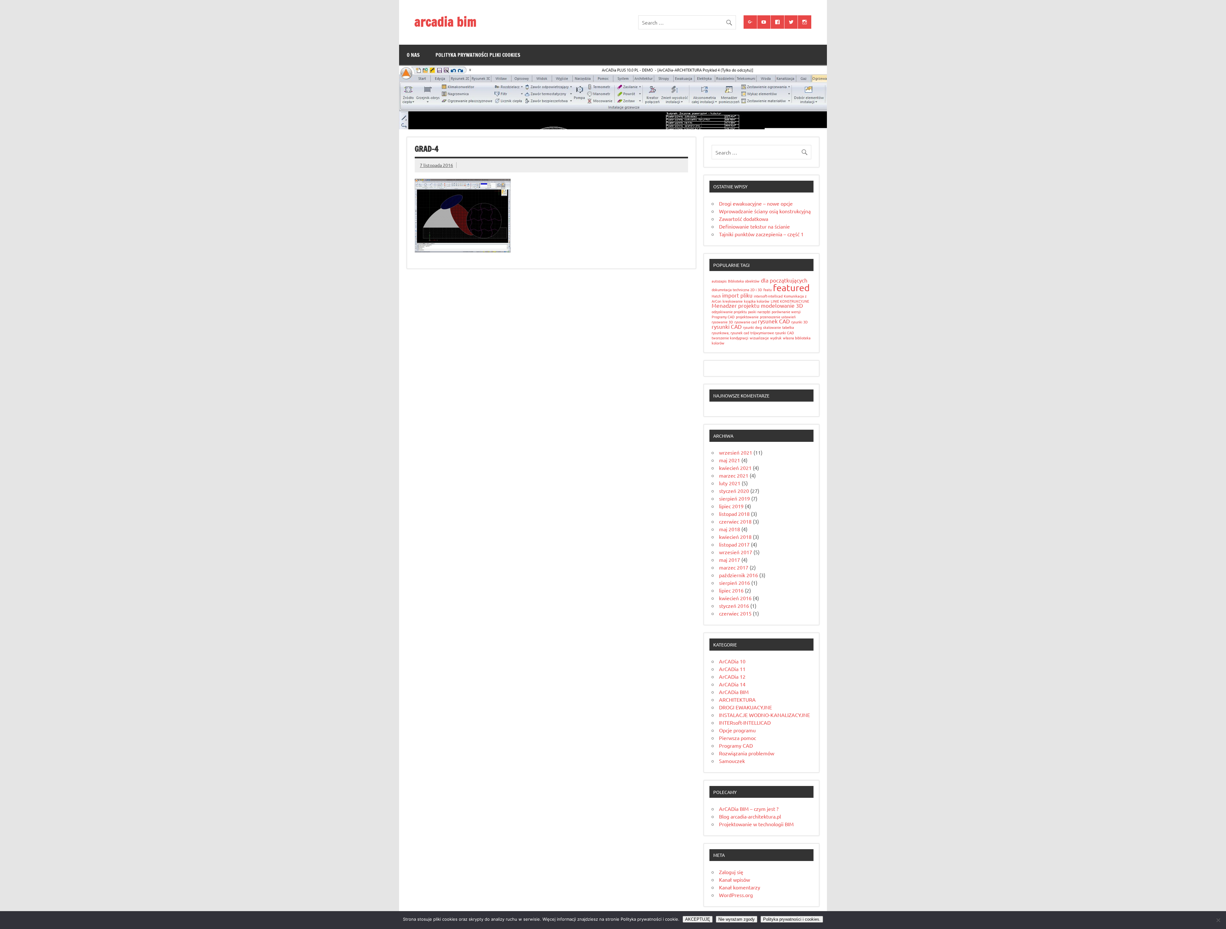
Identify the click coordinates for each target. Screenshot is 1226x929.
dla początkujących (784, 280)
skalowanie (772, 327)
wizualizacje (759, 337)
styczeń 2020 (734, 490)
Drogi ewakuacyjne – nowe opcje (756, 203)
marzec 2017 (733, 567)
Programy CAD (723, 316)
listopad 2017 (734, 544)
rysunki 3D (799, 321)
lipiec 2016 (731, 590)
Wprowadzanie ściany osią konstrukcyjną (765, 211)
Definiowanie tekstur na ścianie (754, 226)
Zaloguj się (731, 872)
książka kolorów (756, 301)
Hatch (716, 295)
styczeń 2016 (734, 605)
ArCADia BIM (734, 692)
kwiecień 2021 (735, 467)
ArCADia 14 (732, 684)
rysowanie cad (745, 321)
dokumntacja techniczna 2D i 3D (737, 289)
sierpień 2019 (734, 498)
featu (767, 289)
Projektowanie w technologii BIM (756, 824)
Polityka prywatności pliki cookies (477, 54)
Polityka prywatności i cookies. (792, 919)
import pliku (737, 295)
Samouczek (732, 761)
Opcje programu (737, 730)
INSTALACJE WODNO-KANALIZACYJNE (764, 715)
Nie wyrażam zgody (736, 919)
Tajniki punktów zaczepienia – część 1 (761, 234)
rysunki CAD (727, 326)
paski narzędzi (759, 311)
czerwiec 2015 (735, 613)
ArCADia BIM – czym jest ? (748, 808)
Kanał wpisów (734, 879)
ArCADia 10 (732, 661)
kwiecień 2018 (735, 536)
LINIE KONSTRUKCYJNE (790, 301)
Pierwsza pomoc (737, 738)
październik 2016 (738, 575)
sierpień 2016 (734, 582)
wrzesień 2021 (735, 452)
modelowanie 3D (782, 305)
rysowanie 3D (722, 321)
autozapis (719, 280)
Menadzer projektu (736, 305)
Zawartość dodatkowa (743, 218)
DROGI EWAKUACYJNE (745, 707)
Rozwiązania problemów (746, 753)
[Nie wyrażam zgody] (1218, 920)
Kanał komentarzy (739, 887)
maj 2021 (729, 460)
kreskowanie (733, 301)
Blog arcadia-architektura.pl (750, 816)
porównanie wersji (786, 311)
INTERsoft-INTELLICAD (745, 722)
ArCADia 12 (732, 676)
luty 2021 (729, 483)
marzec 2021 (733, 475)
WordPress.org (736, 895)
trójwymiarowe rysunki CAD (772, 332)
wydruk (776, 337)
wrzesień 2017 (735, 552)
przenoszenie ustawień (778, 316)
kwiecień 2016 (735, 598)
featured (791, 287)
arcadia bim (445, 21)
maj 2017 (729, 559)
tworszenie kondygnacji (730, 337)
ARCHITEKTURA (737, 699)
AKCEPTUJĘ (697, 919)
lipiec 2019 (731, 506)
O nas (413, 54)
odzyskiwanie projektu (729, 311)
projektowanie (747, 316)
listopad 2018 (734, 513)
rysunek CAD (774, 321)
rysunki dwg (752, 327)
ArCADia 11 (732, 669)
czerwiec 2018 (735, 521)
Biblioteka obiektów (744, 280)
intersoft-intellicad (768, 295)
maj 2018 (729, 529)
